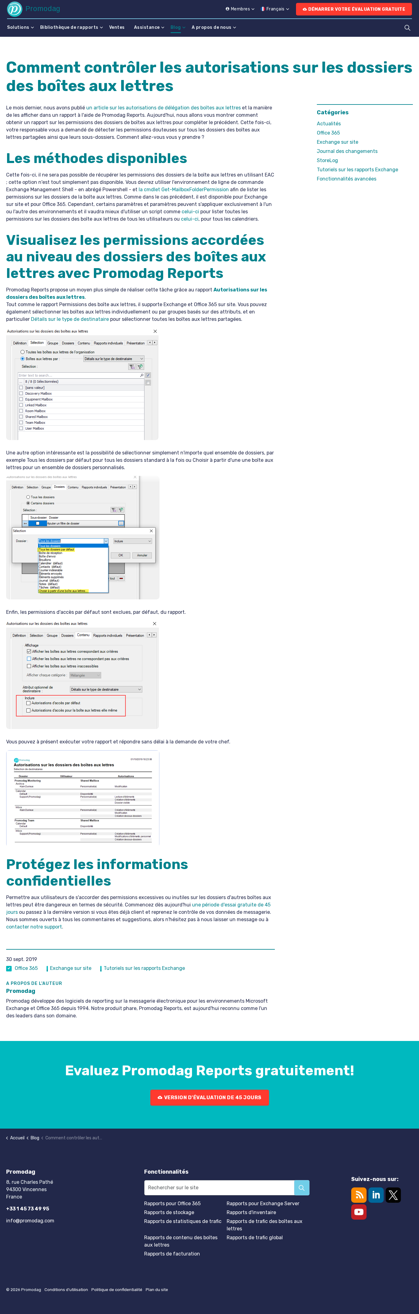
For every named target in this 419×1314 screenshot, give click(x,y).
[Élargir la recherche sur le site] (407, 27)
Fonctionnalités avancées (346, 179)
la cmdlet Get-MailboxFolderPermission (184, 189)
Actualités (329, 124)
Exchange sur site (70, 968)
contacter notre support (34, 927)
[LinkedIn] (376, 1195)
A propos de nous (212, 27)
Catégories (333, 112)
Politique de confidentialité (116, 1289)
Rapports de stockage (169, 1212)
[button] (301, 1187)
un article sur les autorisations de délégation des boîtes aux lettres (163, 108)
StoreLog (327, 160)
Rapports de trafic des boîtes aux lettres (264, 1225)
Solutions (18, 27)
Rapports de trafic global (255, 1237)
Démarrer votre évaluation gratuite (356, 9)
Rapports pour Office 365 (172, 1203)
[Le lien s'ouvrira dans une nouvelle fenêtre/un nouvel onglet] (393, 1195)
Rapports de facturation (172, 1254)
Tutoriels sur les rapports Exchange (144, 968)
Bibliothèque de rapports (69, 27)
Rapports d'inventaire (251, 1212)
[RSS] (359, 1195)
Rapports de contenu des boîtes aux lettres (180, 1241)
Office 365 (26, 968)
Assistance (147, 27)
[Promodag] (33, 9)
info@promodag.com (30, 1221)
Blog (176, 27)
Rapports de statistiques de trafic (182, 1221)
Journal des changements (347, 151)
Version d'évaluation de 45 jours (212, 1097)
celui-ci (190, 212)
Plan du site (157, 1289)
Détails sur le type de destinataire (70, 319)
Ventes (117, 27)
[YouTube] (359, 1212)
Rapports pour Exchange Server (263, 1203)
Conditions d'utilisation (66, 1289)
